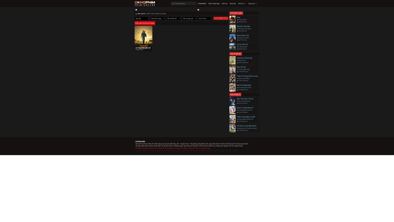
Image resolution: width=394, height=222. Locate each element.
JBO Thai (204, 150)
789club (197, 150)
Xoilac (235, 150)
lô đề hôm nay (187, 150)
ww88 (145, 150)
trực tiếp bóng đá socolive (159, 150)
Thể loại (240, 4)
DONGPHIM (140, 141)
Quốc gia (251, 4)
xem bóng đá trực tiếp (222, 150)
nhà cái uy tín (175, 150)
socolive (138, 150)
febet (211, 150)
